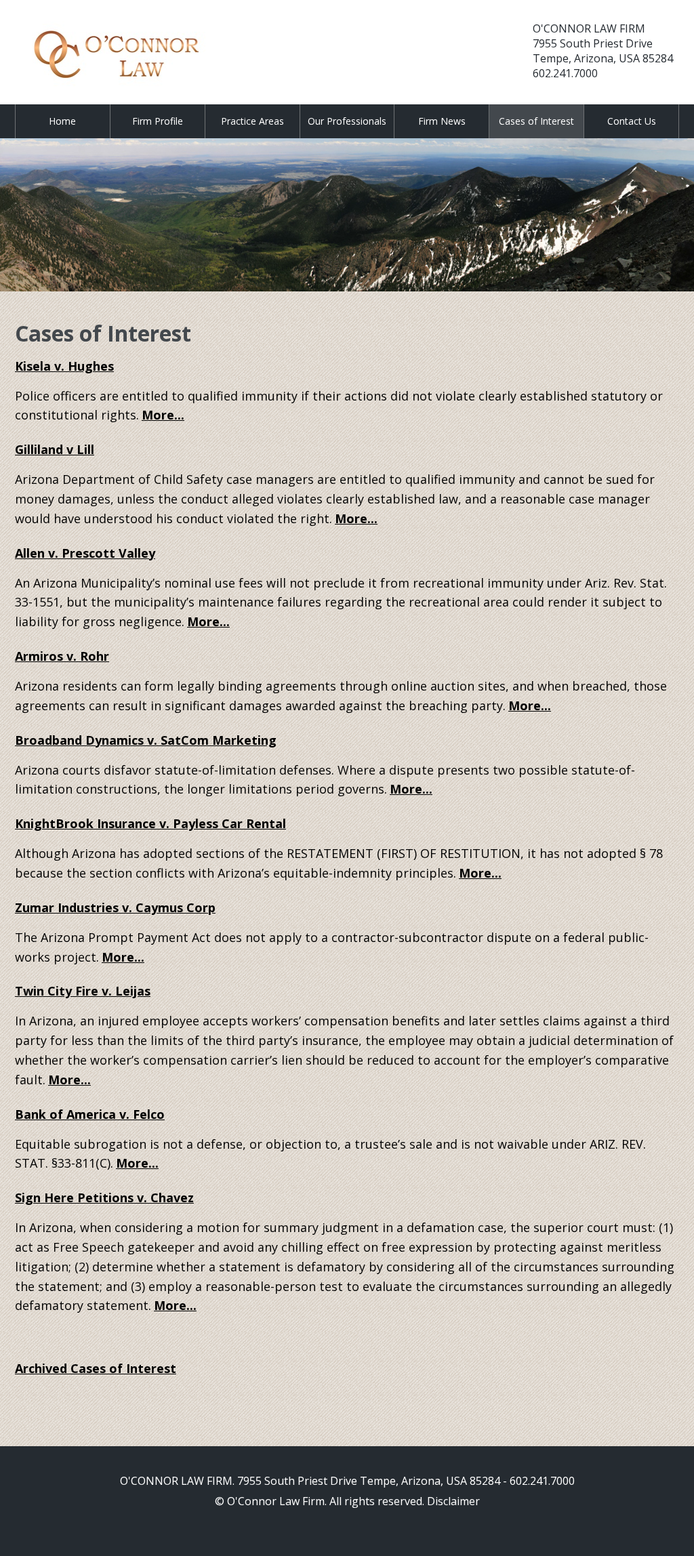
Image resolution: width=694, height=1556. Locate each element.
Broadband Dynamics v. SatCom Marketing (146, 740)
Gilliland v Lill (54, 449)
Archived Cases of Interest (95, 1368)
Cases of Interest (536, 121)
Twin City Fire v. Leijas (82, 991)
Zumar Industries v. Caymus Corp (115, 907)
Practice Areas (252, 121)
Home (62, 121)
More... (163, 415)
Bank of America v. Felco (90, 1114)
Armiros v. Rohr (62, 656)
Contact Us (631, 121)
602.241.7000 (565, 73)
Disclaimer (453, 1501)
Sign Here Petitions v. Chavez (104, 1197)
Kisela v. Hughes (64, 366)
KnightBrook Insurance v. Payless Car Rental (150, 823)
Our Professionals (347, 121)
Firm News (442, 121)
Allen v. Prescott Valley (85, 553)
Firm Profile (157, 121)
